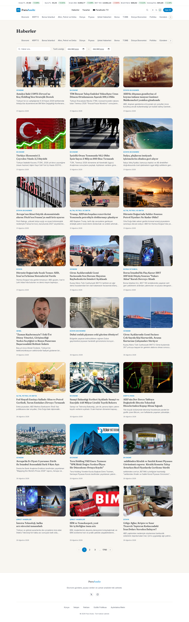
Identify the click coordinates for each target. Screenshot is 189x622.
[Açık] (153, 10)
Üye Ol (168, 10)
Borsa (117, 17)
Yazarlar (86, 10)
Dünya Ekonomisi (139, 17)
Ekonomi (25, 17)
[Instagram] (97, 594)
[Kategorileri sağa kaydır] (171, 17)
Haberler (75, 10)
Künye (66, 607)
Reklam (86, 607)
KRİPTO (35, 17)
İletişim (76, 607)
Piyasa (91, 17)
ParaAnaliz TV (102, 10)
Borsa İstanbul (48, 17)
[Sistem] (160, 10)
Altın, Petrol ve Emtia (67, 17)
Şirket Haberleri (104, 17)
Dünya (82, 17)
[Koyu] (156, 10)
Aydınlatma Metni (118, 607)
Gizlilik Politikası (100, 607)
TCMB (125, 17)
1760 (105, 550)
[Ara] (147, 10)
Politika (153, 17)
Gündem (163, 17)
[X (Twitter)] (91, 594)
